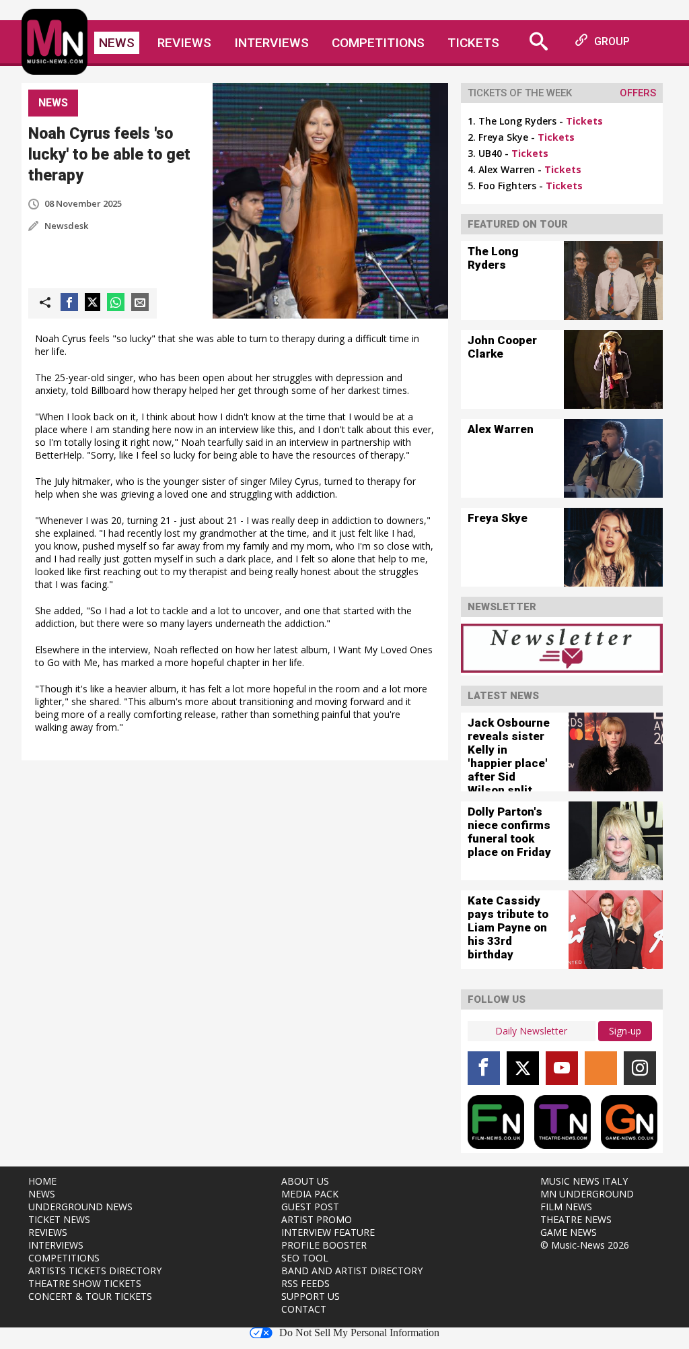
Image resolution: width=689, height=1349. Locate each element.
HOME (42, 1181)
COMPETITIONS (64, 1257)
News (117, 43)
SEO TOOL (304, 1257)
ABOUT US (305, 1181)
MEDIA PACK (309, 1193)
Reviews (184, 43)
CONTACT (303, 1309)
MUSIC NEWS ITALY (584, 1181)
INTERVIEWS (55, 1245)
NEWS (41, 1193)
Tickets (473, 43)
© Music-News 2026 (584, 1245)
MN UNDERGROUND (587, 1193)
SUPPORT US (310, 1296)
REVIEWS (47, 1232)
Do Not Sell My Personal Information (359, 1332)
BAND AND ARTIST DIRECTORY (352, 1270)
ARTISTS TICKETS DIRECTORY (94, 1270)
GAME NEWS (568, 1232)
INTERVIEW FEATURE (328, 1232)
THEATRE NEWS (576, 1219)
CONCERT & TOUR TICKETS (90, 1296)
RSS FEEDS (305, 1283)
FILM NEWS (566, 1206)
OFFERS (638, 93)
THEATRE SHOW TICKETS (84, 1283)
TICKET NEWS (59, 1219)
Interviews (271, 43)
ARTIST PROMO (316, 1219)
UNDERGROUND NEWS (80, 1206)
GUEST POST (310, 1206)
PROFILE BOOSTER (324, 1245)
